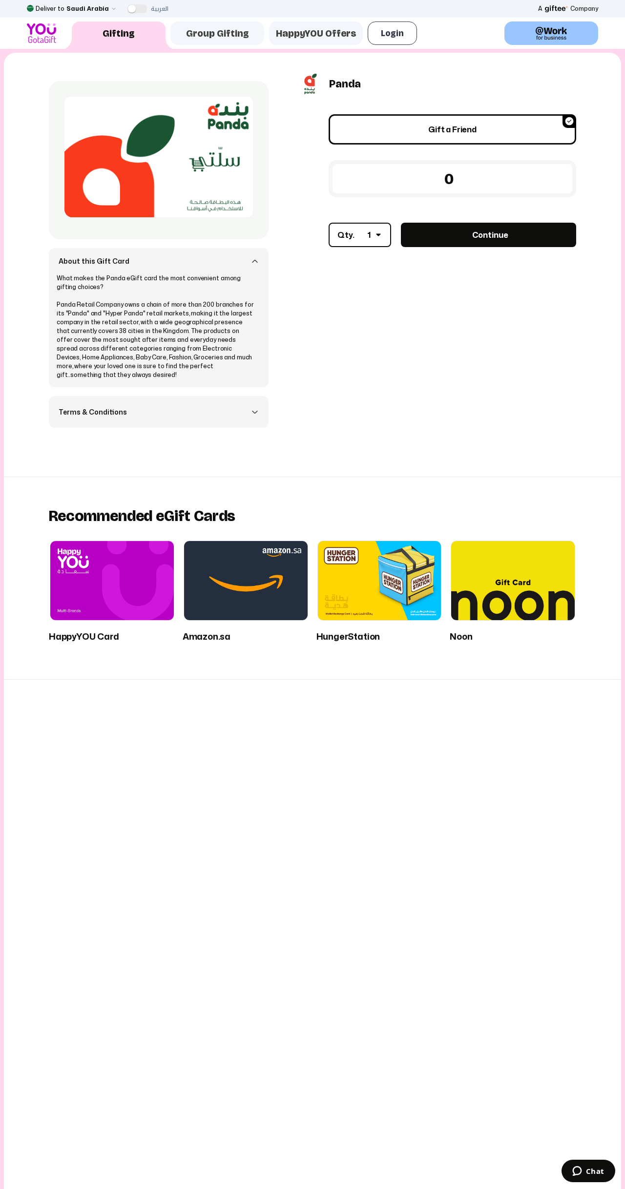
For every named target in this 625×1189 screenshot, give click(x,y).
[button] (159, 261)
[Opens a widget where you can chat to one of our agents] (588, 1172)
